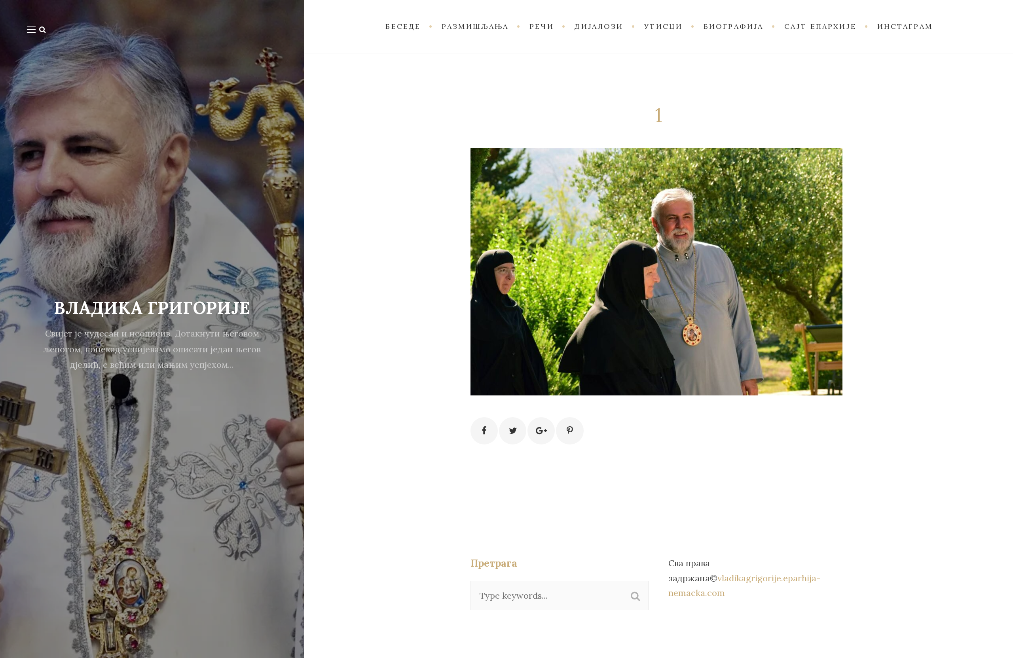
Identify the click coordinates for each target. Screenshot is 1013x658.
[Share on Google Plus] (541, 430)
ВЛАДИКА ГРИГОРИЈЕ (152, 308)
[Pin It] (569, 430)
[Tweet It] (512, 430)
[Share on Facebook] (484, 430)
